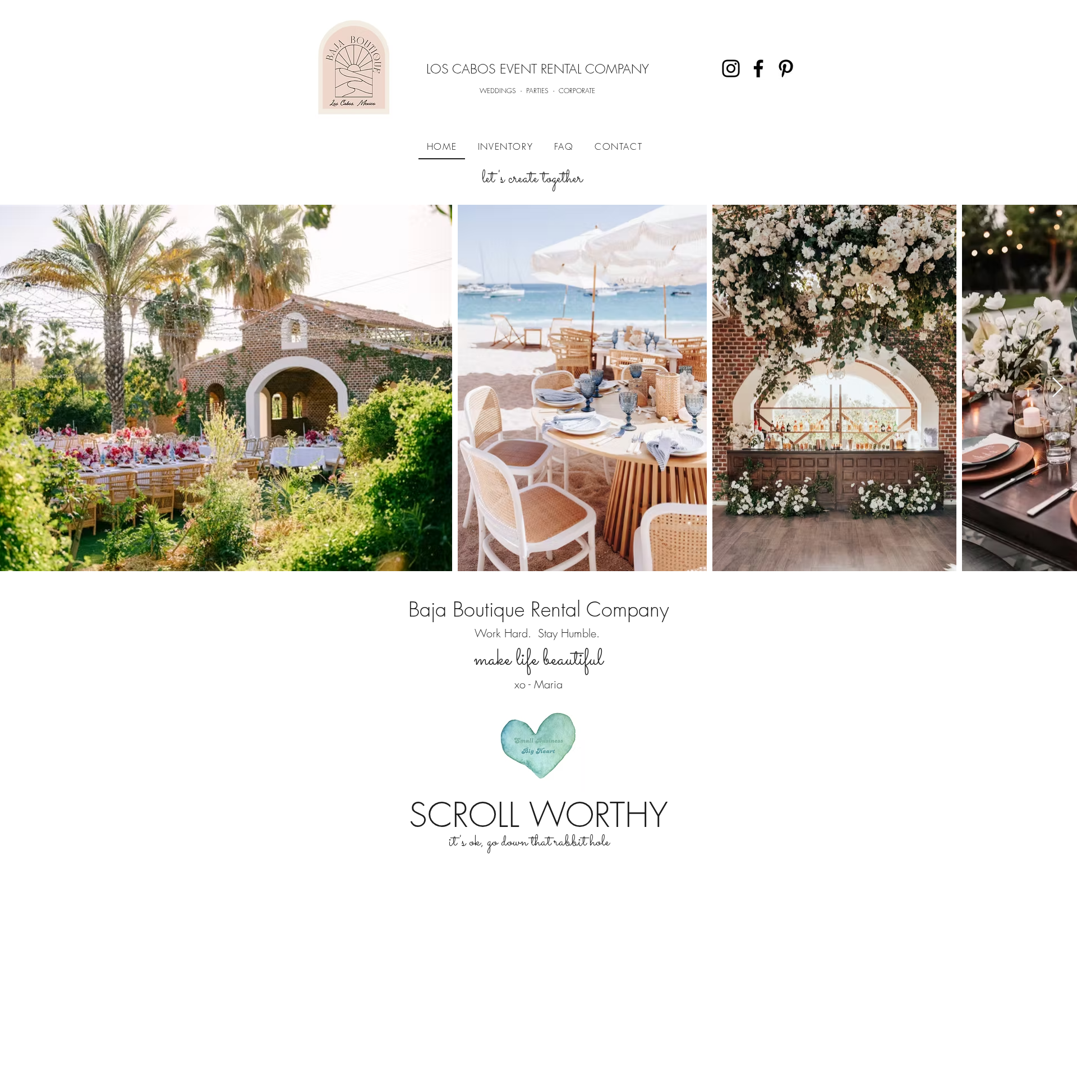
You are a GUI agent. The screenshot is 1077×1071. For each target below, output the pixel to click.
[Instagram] (731, 68)
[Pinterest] (786, 68)
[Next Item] (1057, 388)
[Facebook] (758, 68)
